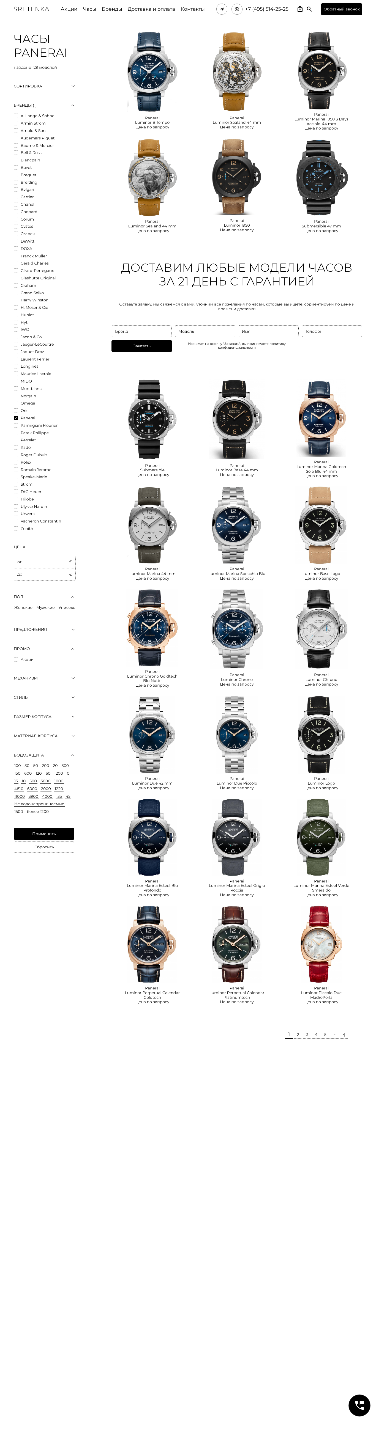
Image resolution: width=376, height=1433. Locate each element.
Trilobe (27, 499)
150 (17, 773)
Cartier (27, 197)
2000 (46, 788)
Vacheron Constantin (41, 521)
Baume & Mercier (37, 145)
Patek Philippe (35, 433)
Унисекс (67, 607)
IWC (25, 329)
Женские (23, 607)
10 (24, 781)
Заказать (142, 345)
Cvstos (27, 226)
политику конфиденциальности (252, 346)
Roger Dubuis (34, 455)
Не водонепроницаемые (39, 803)
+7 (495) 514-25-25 (267, 9)
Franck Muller (34, 256)
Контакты (193, 9)
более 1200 (38, 811)
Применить (44, 833)
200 (45, 765)
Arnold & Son (33, 130)
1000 (58, 781)
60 (48, 773)
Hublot (27, 315)
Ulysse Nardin (34, 506)
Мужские (45, 607)
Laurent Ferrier (35, 359)
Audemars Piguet (38, 138)
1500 (18, 811)
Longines (29, 366)
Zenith (27, 528)
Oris (24, 410)
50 (35, 765)
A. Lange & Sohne (38, 116)
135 (59, 796)
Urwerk (28, 513)
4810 (18, 788)
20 (55, 765)
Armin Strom (33, 123)
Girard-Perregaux (37, 270)
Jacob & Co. (31, 337)
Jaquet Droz (32, 352)
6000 (32, 788)
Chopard (29, 212)
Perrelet (28, 440)
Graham (28, 285)
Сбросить (44, 847)
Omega (28, 403)
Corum (27, 219)
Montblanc (31, 388)
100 (17, 765)
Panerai (28, 418)
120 (39, 773)
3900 (33, 796)
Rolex (26, 462)
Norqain (28, 396)
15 (16, 781)
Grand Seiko (32, 293)
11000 (19, 796)
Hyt (24, 322)
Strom (26, 484)
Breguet (29, 175)
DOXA (26, 248)
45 (68, 796)
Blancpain (30, 160)
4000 (47, 796)
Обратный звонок (342, 9)
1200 (58, 773)
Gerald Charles (35, 263)
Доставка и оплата (151, 9)
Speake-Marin (34, 477)
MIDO (26, 381)
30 (27, 765)
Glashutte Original (38, 278)
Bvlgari (27, 189)
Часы (89, 9)
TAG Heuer (31, 491)
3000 (46, 781)
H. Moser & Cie (34, 307)
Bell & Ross (31, 152)
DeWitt (27, 241)
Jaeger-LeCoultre (37, 344)
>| (343, 1034)
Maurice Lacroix (36, 374)
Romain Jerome (36, 469)
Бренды (112, 9)
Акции (69, 9)
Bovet (26, 167)
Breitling (29, 182)
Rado (26, 447)
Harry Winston (34, 300)
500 (33, 781)
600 (28, 773)
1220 (59, 788)
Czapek (28, 234)
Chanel (27, 204)
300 (65, 765)
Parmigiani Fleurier (39, 425)
